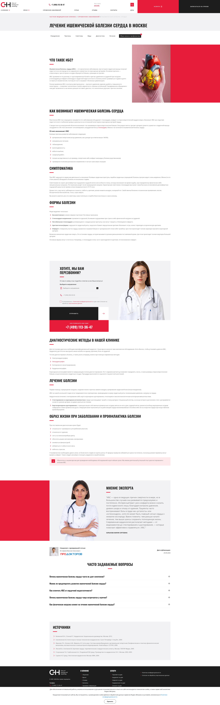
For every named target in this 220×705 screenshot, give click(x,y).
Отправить (73, 313)
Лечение (112, 36)
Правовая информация (89, 685)
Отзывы (94, 10)
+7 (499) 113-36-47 (58, 5)
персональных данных (75, 303)
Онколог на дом (117, 685)
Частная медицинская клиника (63, 17)
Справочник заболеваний (52, 10)
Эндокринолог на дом (118, 683)
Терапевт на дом (117, 674)
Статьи (76, 10)
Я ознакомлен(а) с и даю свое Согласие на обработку (84, 302)
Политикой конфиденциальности (83, 301)
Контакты (113, 10)
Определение (55, 36)
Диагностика (100, 36)
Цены (132, 10)
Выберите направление (68, 284)
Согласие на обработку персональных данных (155, 675)
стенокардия (102, 128)
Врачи (25, 10)
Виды (89, 36)
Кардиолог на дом (117, 677)
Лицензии (85, 674)
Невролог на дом (117, 680)
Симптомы (79, 36)
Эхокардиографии (58, 362)
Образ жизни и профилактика (130, 36)
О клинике (4, 10)
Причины (67, 36)
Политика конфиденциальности (151, 672)
